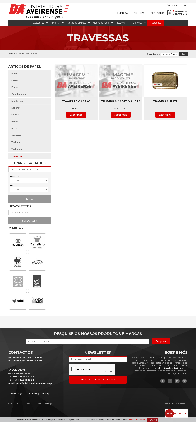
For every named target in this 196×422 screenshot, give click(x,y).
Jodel (18, 301)
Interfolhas (17, 101)
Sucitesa (18, 242)
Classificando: (153, 54)
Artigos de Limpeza (76, 22)
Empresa (122, 12)
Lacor (37, 262)
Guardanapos (18, 94)
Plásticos (120, 22)
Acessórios (38, 22)
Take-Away (137, 22)
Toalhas (15, 142)
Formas (15, 87)
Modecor (37, 281)
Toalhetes (16, 149)
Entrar (183, 5)
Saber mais (76, 114)
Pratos (14, 121)
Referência (14, 176)
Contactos (157, 12)
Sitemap (45, 393)
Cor (11, 185)
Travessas (16, 156)
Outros (15, 114)
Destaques (155, 22)
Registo (175, 5)
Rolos (14, 128)
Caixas (15, 80)
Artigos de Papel (101, 22)
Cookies (32, 393)
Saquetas (16, 135)
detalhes (76, 92)
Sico (18, 281)
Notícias (139, 12)
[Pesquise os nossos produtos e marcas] (168, 5)
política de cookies (137, 419)
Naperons (16, 108)
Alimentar (55, 22)
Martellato (37, 242)
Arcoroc (37, 301)
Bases (14, 73)
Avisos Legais (16, 393)
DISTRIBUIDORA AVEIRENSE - (25, 357)
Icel (18, 262)
